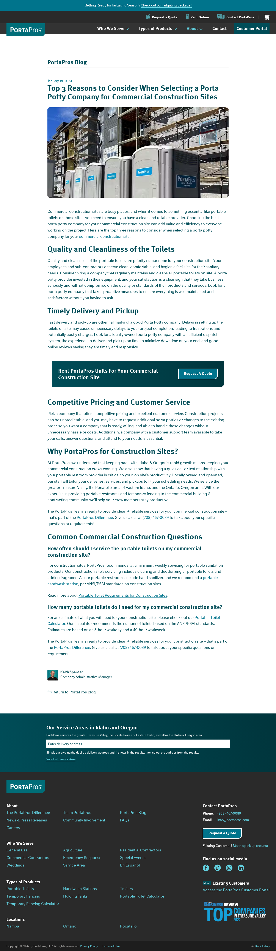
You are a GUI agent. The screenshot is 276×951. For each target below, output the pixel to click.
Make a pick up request (250, 846)
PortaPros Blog (133, 812)
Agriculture (72, 850)
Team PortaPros (77, 812)
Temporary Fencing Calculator (32, 904)
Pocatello (128, 926)
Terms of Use (111, 946)
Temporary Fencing (23, 896)
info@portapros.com (233, 820)
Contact (219, 28)
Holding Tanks (75, 896)
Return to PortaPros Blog (74, 692)
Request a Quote (222, 833)
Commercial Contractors (27, 858)
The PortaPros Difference (28, 812)
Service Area (74, 865)
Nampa (12, 926)
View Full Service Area (60, 759)
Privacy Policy (89, 946)
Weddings (15, 865)
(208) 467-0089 (156, 517)
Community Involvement (84, 820)
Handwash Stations (80, 889)
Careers (13, 828)
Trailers (126, 889)
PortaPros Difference (95, 517)
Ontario (69, 926)
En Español (130, 865)
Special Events (133, 858)
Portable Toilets (20, 889)
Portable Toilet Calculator (142, 896)
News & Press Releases (26, 820)
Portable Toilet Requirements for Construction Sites (122, 595)
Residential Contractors (140, 850)
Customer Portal (252, 28)
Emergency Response (82, 858)
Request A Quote (198, 373)
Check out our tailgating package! (166, 5)
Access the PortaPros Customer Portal (236, 890)
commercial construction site (104, 236)
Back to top (262, 946)
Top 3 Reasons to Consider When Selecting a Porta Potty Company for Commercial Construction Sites (133, 92)
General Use (17, 850)
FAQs (124, 820)
